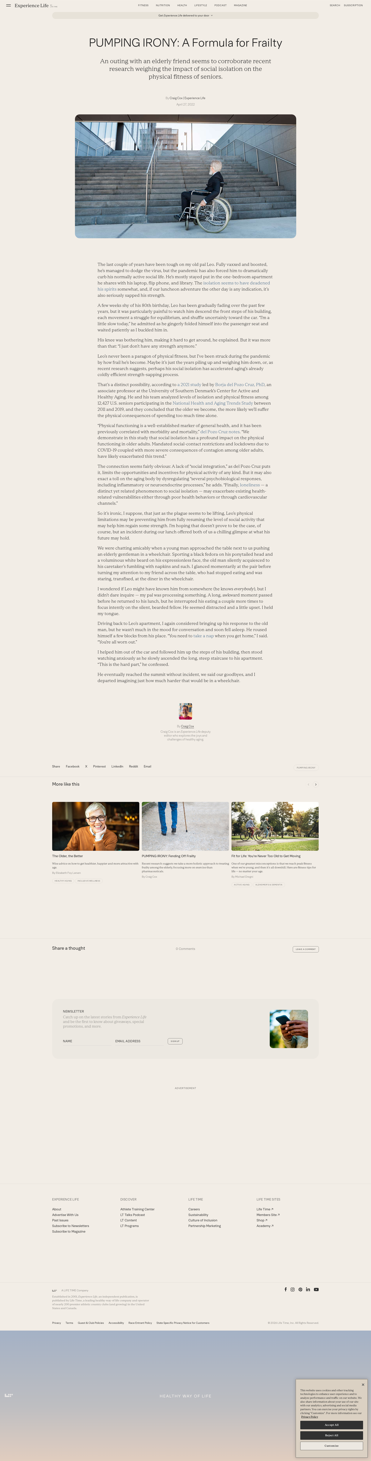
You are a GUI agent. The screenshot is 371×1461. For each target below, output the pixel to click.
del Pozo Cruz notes (220, 431)
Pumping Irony (306, 768)
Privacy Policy (309, 1416)
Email (147, 766)
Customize (332, 1445)
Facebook (72, 766)
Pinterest (99, 766)
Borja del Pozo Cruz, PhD (240, 384)
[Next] (316, 784)
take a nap (203, 635)
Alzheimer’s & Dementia (269, 885)
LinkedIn (117, 766)
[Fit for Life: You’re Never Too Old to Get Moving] (275, 840)
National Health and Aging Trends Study (213, 403)
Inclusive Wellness (88, 881)
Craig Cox (176, 98)
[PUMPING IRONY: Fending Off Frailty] (185, 840)
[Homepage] (36, 5)
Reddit (133, 766)
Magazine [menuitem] (240, 5)
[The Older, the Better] (95, 838)
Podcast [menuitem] (220, 5)
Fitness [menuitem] (143, 5)
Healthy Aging (63, 881)
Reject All (331, 1435)
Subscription (353, 5)
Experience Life (195, 98)
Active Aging (242, 885)
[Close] (363, 1384)
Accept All (332, 1425)
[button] (8, 5)
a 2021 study (189, 384)
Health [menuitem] (182, 5)
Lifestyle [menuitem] (200, 5)
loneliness (250, 484)
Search (335, 5)
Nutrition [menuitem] (163, 5)
